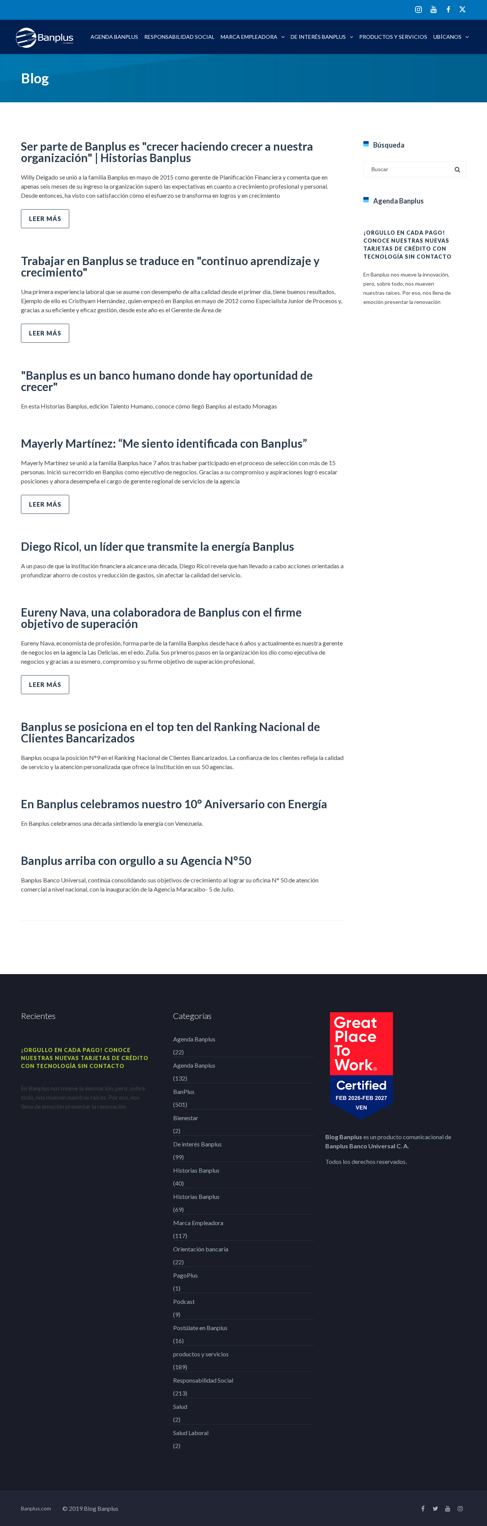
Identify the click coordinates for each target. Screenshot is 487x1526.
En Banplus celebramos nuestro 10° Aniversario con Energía (174, 804)
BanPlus (183, 1091)
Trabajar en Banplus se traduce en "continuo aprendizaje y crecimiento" (170, 266)
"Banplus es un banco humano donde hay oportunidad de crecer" (167, 380)
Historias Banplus (196, 1170)
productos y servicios (393, 36)
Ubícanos (447, 36)
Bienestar (185, 1117)
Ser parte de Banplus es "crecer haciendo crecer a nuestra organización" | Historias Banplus (167, 151)
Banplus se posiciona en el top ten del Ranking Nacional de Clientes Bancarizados (170, 732)
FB (448, 9)
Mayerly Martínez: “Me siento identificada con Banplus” (164, 443)
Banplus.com (36, 1508)
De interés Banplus (318, 36)
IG (418, 10)
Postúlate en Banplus (200, 1327)
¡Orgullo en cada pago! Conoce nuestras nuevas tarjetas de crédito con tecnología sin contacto (84, 1058)
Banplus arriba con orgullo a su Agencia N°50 (136, 860)
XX (462, 9)
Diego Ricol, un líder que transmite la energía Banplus (157, 546)
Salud (180, 1406)
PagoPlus (185, 1275)
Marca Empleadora (249, 36)
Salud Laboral (190, 1432)
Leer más (45, 218)
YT (434, 9)
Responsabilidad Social (179, 36)
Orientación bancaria (200, 1249)
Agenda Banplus (114, 36)
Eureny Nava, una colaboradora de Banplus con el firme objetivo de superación (161, 617)
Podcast (184, 1301)
